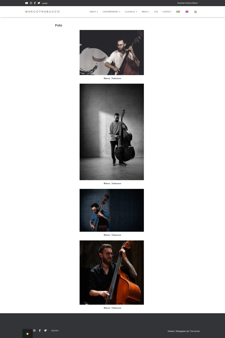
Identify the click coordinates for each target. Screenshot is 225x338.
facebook (35, 3)
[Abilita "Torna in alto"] (219, 332)
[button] (97, 12)
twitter (39, 3)
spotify (44, 3)
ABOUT (93, 12)
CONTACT (167, 12)
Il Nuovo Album (187, 3)
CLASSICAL (130, 12)
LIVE (156, 12)
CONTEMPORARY (111, 12)
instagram (31, 3)
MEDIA (145, 12)
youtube (26, 3)
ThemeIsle (194, 331)
